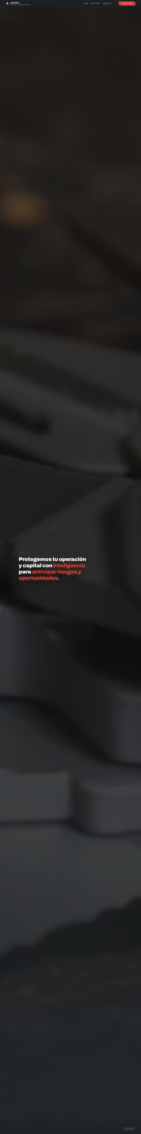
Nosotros (95, 3)
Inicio (86, 3)
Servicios (107, 3)
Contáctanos (127, 3)
